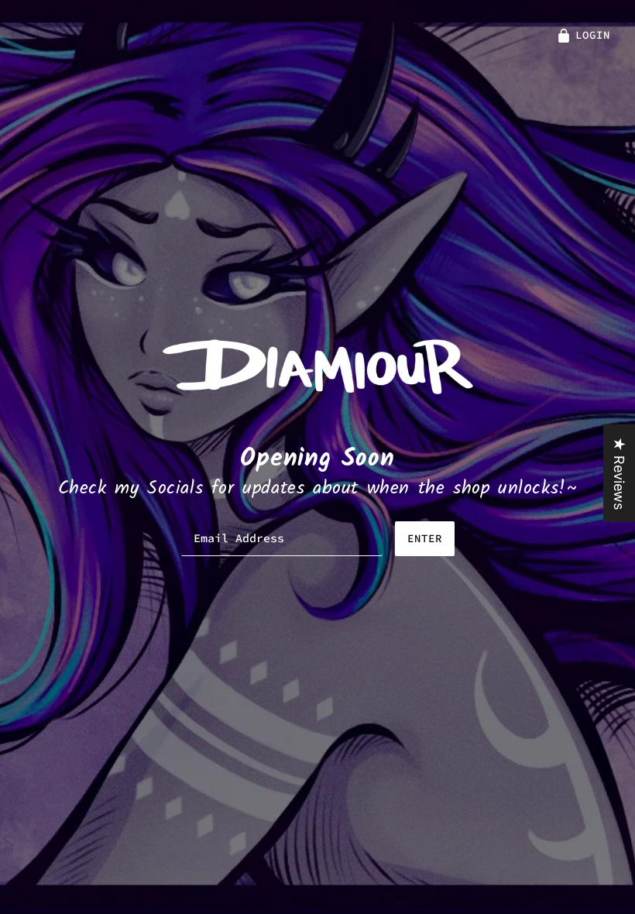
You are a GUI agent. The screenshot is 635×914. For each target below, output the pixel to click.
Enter (424, 538)
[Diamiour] (318, 365)
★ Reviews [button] (619, 473)
